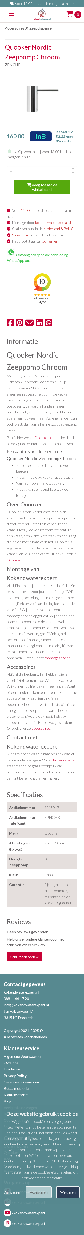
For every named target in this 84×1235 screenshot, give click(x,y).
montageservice (57, 657)
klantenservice (63, 760)
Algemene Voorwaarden (23, 1056)
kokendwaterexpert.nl (21, 992)
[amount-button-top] (72, 168)
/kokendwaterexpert (28, 1213)
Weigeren (68, 1192)
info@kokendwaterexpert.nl (26, 1005)
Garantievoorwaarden (21, 1082)
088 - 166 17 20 (16, 998)
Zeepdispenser (41, 28)
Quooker (14, 560)
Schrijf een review (24, 956)
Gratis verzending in (42, 229)
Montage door (43, 222)
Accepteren (39, 1192)
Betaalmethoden (17, 1088)
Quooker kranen (47, 437)
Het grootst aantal (35, 241)
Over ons (11, 1062)
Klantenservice (16, 1094)
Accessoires (14, 28)
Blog (7, 1101)
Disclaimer (12, 1069)
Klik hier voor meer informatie (49, 1175)
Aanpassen (12, 1192)
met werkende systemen (40, 235)
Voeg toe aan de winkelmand (44, 187)
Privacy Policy (15, 1075)
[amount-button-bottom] (72, 173)
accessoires (41, 728)
